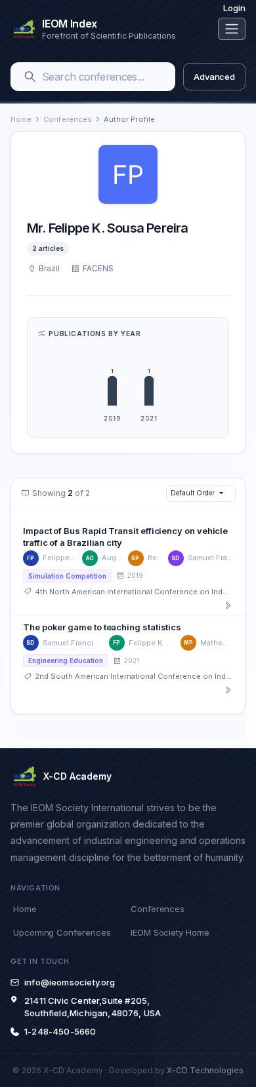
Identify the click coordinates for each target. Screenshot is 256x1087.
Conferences (67, 119)
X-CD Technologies (205, 1070)
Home (21, 119)
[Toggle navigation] (231, 29)
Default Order (192, 493)
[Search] (30, 76)
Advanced (214, 76)
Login (234, 8)
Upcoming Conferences (61, 932)
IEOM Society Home (170, 932)
